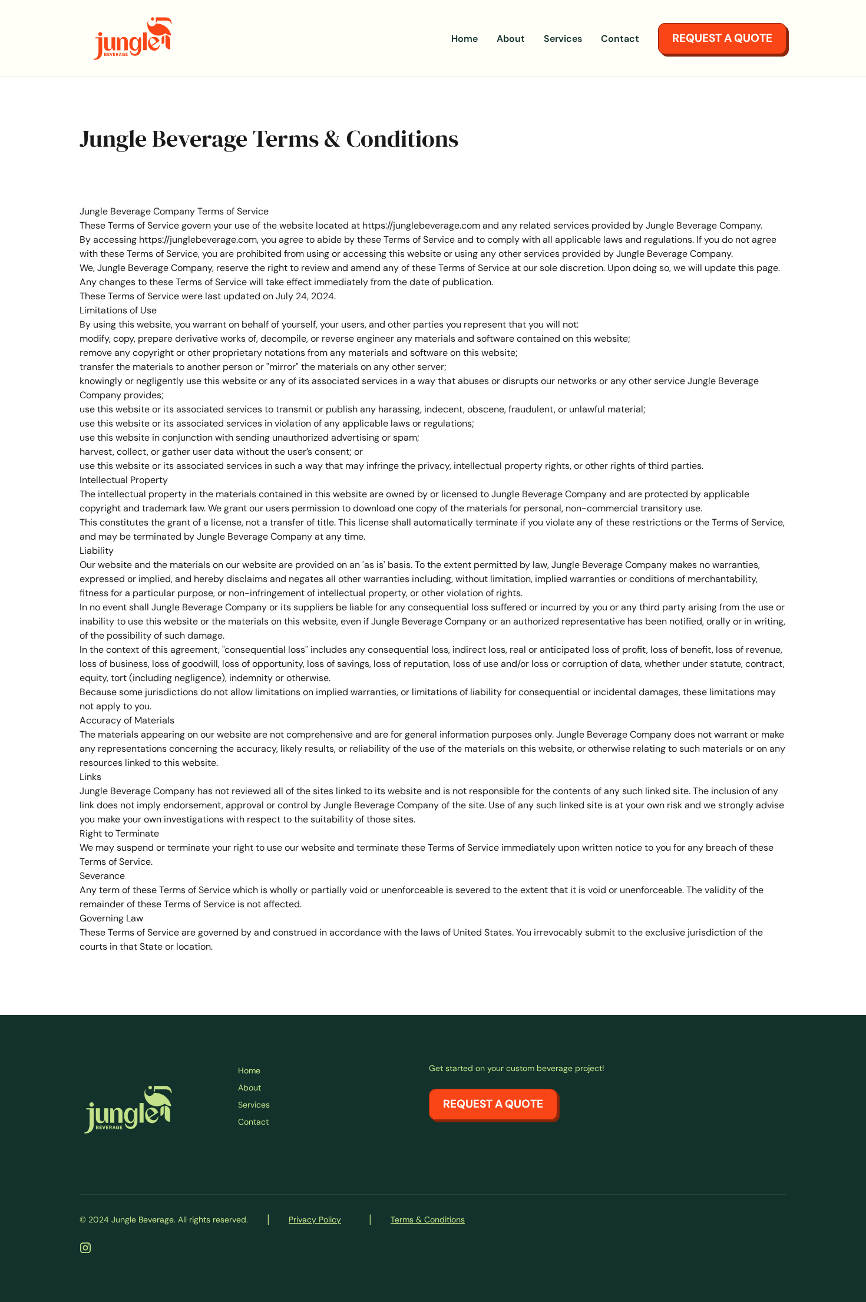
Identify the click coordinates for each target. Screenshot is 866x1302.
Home (464, 38)
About (511, 38)
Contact (620, 38)
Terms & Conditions (428, 1219)
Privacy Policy (315, 1219)
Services (563, 38)
